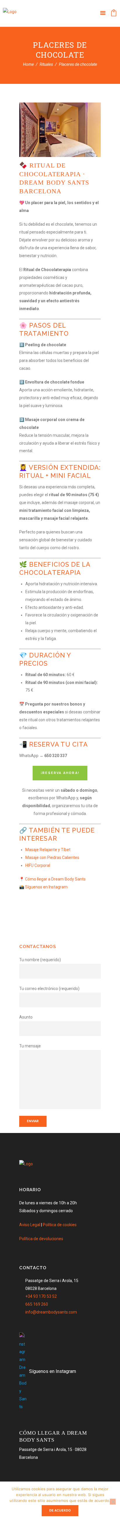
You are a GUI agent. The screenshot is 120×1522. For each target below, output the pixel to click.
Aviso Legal (29, 1224)
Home (28, 64)
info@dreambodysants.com (51, 1312)
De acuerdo (60, 1510)
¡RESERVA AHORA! (60, 773)
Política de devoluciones (41, 1238)
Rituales (46, 64)
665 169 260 (36, 1304)
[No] (113, 1502)
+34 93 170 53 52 (41, 1296)
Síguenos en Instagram (46, 887)
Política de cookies (60, 1224)
